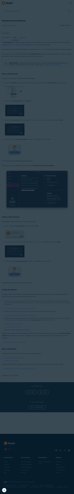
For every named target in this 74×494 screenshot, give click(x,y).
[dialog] (37, 247)
